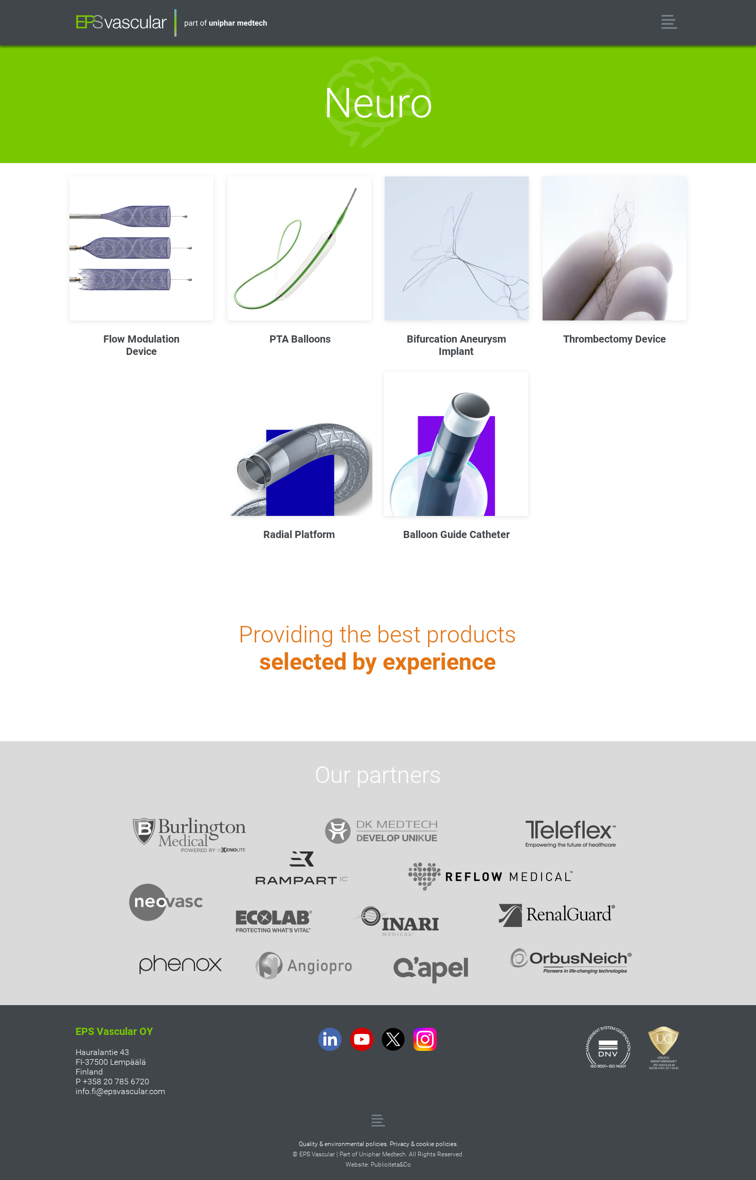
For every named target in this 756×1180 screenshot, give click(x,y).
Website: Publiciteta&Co (378, 1164)
